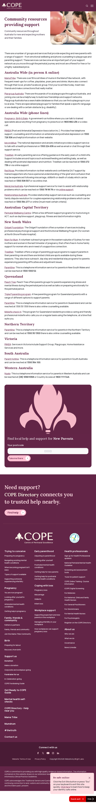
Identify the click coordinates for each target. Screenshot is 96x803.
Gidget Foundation (14, 227)
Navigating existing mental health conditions (15, 561)
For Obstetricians (71, 609)
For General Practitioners (74, 604)
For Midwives (69, 593)
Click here (65, 787)
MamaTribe (10, 78)
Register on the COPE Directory (77, 622)
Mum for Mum (11, 239)
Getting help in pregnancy (15, 611)
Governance (69, 643)
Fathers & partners (12, 625)
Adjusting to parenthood (44, 556)
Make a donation (11, 665)
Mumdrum (10, 723)
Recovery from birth (12, 649)
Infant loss (38, 603)
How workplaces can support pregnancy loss (46, 630)
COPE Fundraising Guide (14, 683)
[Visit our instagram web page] (53, 753)
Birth (7, 640)
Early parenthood (44, 551)
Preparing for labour (12, 645)
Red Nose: (9, 170)
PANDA (7, 130)
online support (66, 189)
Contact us (10, 736)
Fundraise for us (11, 674)
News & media (70, 647)
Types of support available (15, 574)
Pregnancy (10, 587)
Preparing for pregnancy (14, 556)
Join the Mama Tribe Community (17, 634)
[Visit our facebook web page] (38, 753)
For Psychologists (72, 618)
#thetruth (10, 730)
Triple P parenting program (17, 294)
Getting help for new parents (46, 572)
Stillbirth (37, 599)
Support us (10, 656)
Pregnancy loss (40, 590)
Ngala (7, 373)
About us (69, 629)
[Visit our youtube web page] (48, 753)
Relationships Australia (15, 195)
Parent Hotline (11, 359)
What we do (69, 638)
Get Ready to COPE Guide (15, 691)
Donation (8, 661)
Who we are (69, 634)
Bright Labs (79, 759)
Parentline (9, 267)
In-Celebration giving (13, 679)
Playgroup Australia (14, 93)
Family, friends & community (13, 619)
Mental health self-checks (15, 700)
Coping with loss (43, 585)
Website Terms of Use (21, 759)
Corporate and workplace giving (17, 670)
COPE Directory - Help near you (16, 709)
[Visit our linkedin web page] (58, 753)
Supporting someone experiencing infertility (13, 580)
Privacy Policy (40, 759)
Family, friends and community (16, 629)
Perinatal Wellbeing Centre (17, 212)
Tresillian (9, 155)
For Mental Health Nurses (74, 613)
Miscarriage (39, 594)
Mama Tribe (10, 717)
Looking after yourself (43, 560)
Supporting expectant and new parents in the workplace (47, 616)
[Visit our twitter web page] (43, 753)
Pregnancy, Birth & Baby (16, 118)
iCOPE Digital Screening (74, 588)
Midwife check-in (12, 311)
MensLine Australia (13, 186)
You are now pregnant (13, 592)
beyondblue (10, 142)
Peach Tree (10, 282)
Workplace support (45, 610)
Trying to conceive (15, 551)
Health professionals (76, 551)
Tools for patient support (74, 577)
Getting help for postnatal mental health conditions (45, 577)
